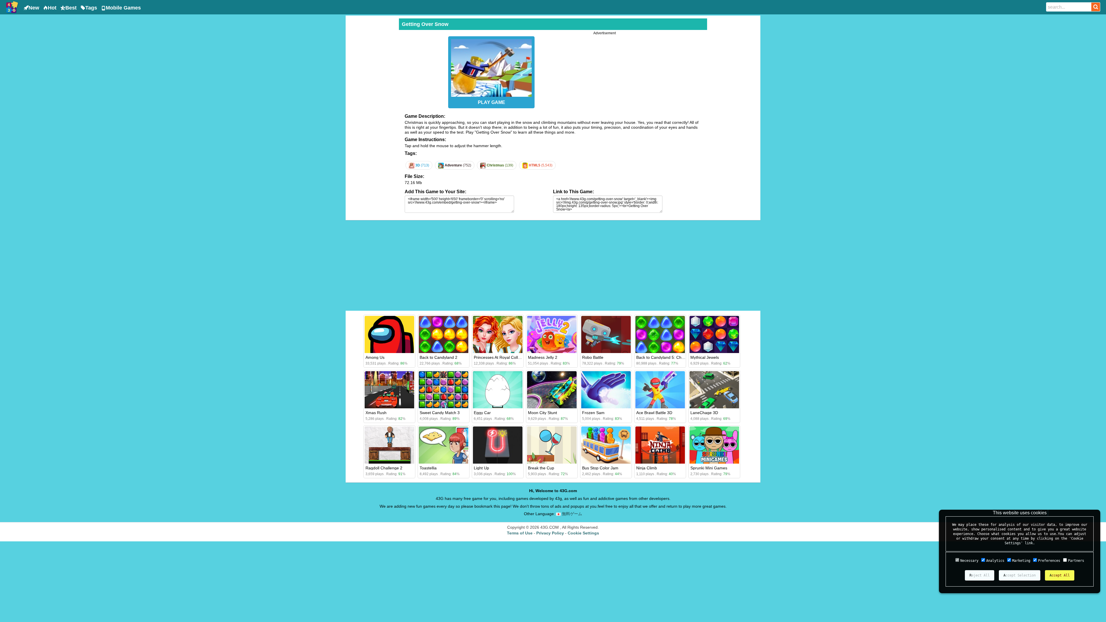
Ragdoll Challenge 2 (383, 468)
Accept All (1060, 575)
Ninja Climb (646, 468)
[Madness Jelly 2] (552, 334)
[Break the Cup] (552, 445)
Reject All (979, 575)
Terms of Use (520, 533)
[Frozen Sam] (606, 389)
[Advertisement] (372, 104)
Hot (52, 8)
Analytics (995, 561)
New (34, 8)
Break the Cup (541, 468)
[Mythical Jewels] (714, 334)
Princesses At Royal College (499, 357)
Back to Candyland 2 (438, 357)
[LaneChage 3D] (714, 389)
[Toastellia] (443, 445)
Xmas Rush (376, 412)
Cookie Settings (583, 533)
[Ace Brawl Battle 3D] (660, 389)
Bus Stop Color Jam (600, 468)
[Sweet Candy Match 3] (443, 389)
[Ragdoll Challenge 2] (389, 445)
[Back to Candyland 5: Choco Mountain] (660, 334)
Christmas (499, 165)
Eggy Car (482, 412)
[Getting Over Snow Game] (491, 66)
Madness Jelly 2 (542, 357)
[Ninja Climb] (660, 445)
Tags (91, 8)
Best (71, 8)
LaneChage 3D (704, 412)
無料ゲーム (571, 513)
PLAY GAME (491, 102)
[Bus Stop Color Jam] (606, 445)
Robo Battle (592, 357)
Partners (1076, 561)
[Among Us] (389, 334)
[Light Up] (497, 445)
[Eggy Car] (497, 389)
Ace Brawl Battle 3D (654, 412)
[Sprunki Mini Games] (714, 445)
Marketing (1021, 561)
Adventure (457, 165)
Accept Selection (1019, 575)
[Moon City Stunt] (552, 389)
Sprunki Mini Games (708, 468)
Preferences (1049, 561)
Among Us (375, 357)
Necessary (969, 561)
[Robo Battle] (606, 334)
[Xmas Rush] (389, 389)
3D (421, 165)
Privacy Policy (550, 533)
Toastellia (428, 468)
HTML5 (540, 165)
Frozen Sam (593, 412)
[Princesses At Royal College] (497, 334)
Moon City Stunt (542, 412)
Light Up (481, 468)
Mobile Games (123, 8)
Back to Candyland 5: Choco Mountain (671, 357)
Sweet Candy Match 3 (440, 412)
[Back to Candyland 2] (443, 334)
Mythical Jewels (704, 357)
